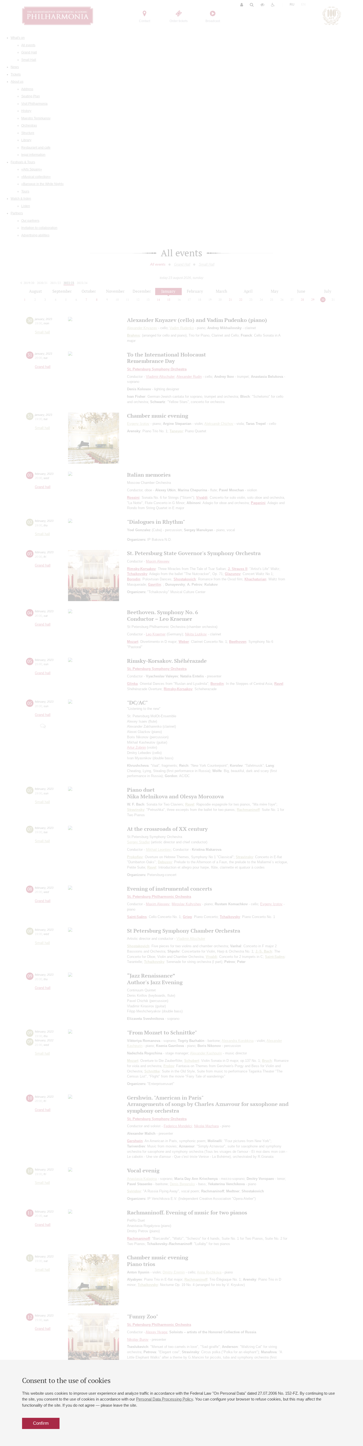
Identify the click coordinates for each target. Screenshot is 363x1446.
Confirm (41, 1423)
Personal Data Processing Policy (164, 1399)
